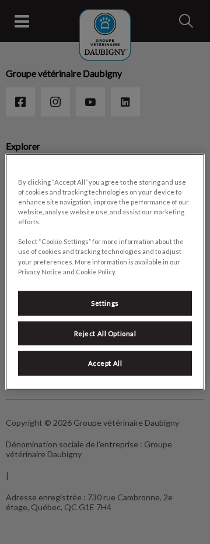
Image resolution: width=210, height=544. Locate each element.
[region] (105, 272)
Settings (105, 302)
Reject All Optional (105, 333)
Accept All (105, 363)
